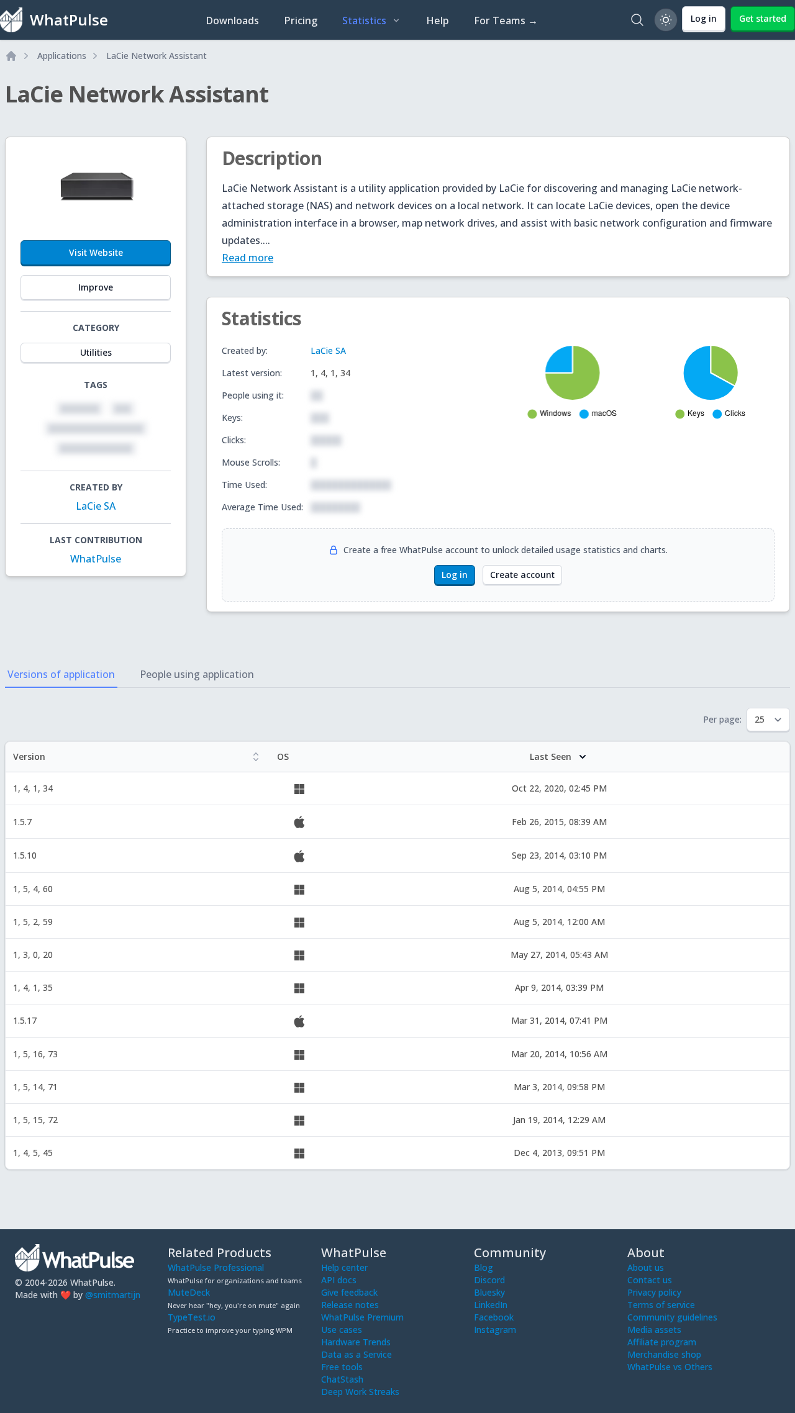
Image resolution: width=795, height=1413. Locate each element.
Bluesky (489, 1292)
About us (645, 1267)
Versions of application (61, 674)
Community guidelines (672, 1317)
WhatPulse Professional (216, 1267)
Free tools (342, 1367)
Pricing (300, 20)
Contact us (649, 1280)
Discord (489, 1280)
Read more (247, 257)
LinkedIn (490, 1305)
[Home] (11, 56)
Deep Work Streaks (360, 1391)
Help (437, 20)
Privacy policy (654, 1292)
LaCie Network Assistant (156, 55)
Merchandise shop (664, 1354)
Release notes (350, 1305)
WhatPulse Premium (362, 1317)
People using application (197, 674)
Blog (483, 1267)
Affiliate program (661, 1342)
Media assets (654, 1329)
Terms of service (661, 1305)
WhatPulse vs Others (669, 1367)
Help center (344, 1267)
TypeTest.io (192, 1317)
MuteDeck (189, 1292)
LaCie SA (96, 506)
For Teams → (506, 20)
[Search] (637, 19)
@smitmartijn (112, 1295)
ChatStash (342, 1379)
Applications (61, 55)
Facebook (494, 1317)
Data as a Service (356, 1354)
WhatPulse (95, 559)
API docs (339, 1280)
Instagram (495, 1329)
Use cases (341, 1329)
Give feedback (349, 1292)
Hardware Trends (356, 1342)
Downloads (232, 20)
